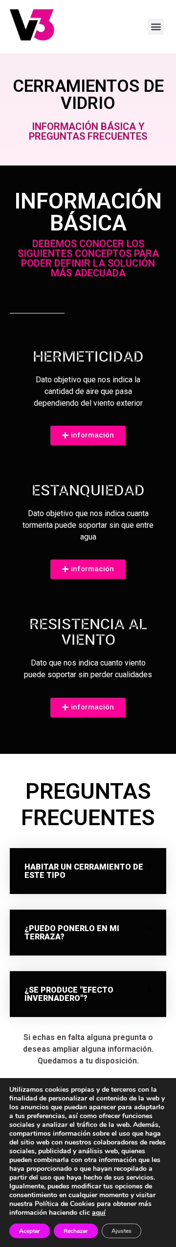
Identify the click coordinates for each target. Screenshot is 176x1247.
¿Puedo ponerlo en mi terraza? (71, 932)
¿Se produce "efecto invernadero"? (68, 994)
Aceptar (29, 1231)
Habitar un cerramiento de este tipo (83, 871)
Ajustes (121, 1231)
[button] (88, 871)
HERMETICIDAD (88, 356)
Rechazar (76, 1231)
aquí (99, 1212)
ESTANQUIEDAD (88, 490)
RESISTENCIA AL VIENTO (88, 632)
